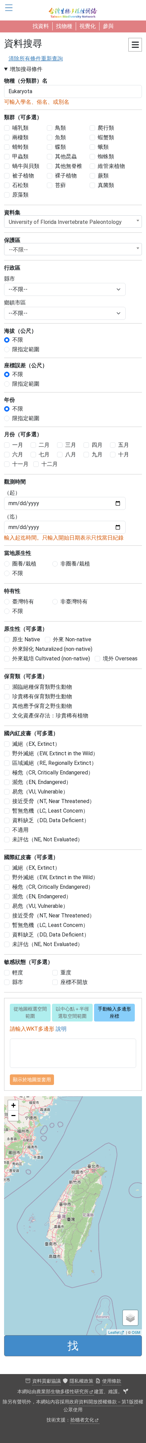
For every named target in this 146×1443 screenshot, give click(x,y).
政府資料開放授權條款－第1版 (101, 1402)
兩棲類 (20, 137)
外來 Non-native (72, 639)
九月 (97, 454)
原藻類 (20, 194)
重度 (65, 972)
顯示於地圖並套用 (32, 1079)
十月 (123, 454)
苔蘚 (60, 185)
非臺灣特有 (74, 601)
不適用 (20, 830)
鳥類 (60, 128)
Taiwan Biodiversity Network (73, 10)
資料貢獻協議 (46, 1381)
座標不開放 (74, 982)
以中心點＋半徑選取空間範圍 (72, 1012)
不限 (17, 340)
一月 (17, 445)
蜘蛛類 (106, 156)
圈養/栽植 (24, 563)
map (72, 1215)
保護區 (12, 240)
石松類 (20, 185)
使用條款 (111, 1381)
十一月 (20, 464)
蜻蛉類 (20, 147)
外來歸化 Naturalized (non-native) (52, 649)
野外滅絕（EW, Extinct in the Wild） (55, 753)
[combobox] (73, 221)
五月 (123, 445)
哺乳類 (20, 128)
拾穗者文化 (82, 1420)
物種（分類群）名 (26, 80)
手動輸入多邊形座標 (114, 1012)
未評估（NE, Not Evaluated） (47, 839)
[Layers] (130, 1317)
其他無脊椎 (68, 166)
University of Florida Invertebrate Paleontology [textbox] (65, 222)
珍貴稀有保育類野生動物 (42, 696)
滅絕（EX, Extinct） (36, 744)
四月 (97, 445)
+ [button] (13, 1105)
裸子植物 (66, 175)
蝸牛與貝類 (25, 166)
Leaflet (114, 1332)
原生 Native (26, 639)
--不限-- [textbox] (18, 249)
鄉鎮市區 (15, 302)
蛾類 (103, 147)
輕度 (17, 972)
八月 (70, 454)
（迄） (12, 516)
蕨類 (103, 175)
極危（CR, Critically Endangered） (52, 772)
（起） (12, 492)
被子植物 (23, 175)
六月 (17, 454)
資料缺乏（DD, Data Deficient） (50, 820)
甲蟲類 (20, 156)
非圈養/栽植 (75, 563)
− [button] (13, 1115)
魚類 (60, 137)
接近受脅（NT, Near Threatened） (53, 801)
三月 (70, 445)
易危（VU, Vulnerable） (40, 791)
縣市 (9, 278)
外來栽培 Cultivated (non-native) (51, 658)
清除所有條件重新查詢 (35, 58)
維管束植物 (111, 166)
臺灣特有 (23, 601)
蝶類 (60, 147)
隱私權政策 (81, 1381)
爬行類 (106, 128)
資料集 (12, 212)
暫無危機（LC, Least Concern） (50, 811)
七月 (44, 454)
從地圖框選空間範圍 (30, 1012)
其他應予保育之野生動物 (42, 706)
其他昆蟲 (66, 156)
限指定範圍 (25, 349)
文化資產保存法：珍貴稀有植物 (50, 715)
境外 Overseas (120, 658)
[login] (126, 1392)
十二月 (49, 464)
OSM (136, 1332)
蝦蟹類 (106, 137)
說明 (61, 1029)
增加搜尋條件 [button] (26, 69)
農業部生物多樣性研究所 (62, 1392)
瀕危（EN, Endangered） (41, 782)
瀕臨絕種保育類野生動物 (42, 687)
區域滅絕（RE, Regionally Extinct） (54, 763)
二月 (44, 445)
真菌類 (106, 185)
